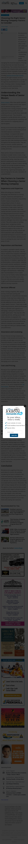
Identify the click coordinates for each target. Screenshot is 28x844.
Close (25, 406)
